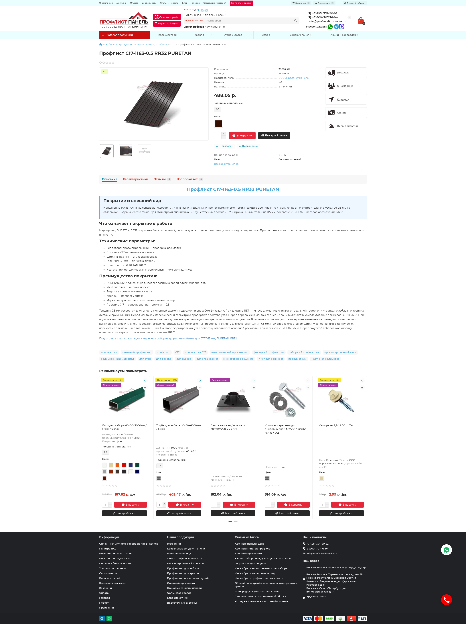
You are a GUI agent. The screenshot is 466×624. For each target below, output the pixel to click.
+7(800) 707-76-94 (324, 17)
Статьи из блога (247, 537)
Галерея (195, 3)
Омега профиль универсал (184, 558)
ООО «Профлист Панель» (294, 77)
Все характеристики (226, 163)
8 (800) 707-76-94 (317, 548)
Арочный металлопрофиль (252, 548)
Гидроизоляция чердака (250, 563)
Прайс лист (106, 607)
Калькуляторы (167, 34)
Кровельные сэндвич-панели (186, 548)
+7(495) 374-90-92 (324, 13)
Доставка (121, 3)
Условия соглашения (113, 568)
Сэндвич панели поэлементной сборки (260, 596)
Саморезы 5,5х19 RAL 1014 (336, 425)
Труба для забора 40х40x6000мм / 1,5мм (178, 427)
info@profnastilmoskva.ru (327, 21)
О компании (106, 3)
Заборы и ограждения (119, 44)
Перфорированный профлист (186, 563)
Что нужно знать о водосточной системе (261, 601)
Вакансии (105, 587)
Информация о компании (116, 553)
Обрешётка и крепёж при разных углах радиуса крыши (266, 585)
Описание (109, 179)
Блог (184, 3)
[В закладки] (145, 380)
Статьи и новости (169, 3)
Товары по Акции (167, 23)
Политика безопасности (115, 563)
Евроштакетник (177, 597)
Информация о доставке (115, 558)
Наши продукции (180, 537)
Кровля (199, 34)
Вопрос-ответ (189, 179)
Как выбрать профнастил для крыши (259, 578)
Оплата (134, 3)
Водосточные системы (182, 602)
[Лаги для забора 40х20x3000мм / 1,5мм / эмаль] (124, 400)
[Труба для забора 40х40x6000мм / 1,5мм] (178, 400)
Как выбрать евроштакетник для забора (261, 568)
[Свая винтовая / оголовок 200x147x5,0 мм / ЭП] (233, 400)
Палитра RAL (107, 548)
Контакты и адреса (241, 3)
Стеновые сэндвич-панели (184, 587)
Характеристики (135, 179)
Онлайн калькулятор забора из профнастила (128, 543)
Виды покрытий (109, 578)
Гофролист (174, 543)
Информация (109, 537)
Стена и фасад (233, 34)
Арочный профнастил (249, 553)
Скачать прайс (169, 17)
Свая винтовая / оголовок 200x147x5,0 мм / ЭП (228, 427)
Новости (104, 602)
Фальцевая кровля (179, 592)
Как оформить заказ (112, 583)
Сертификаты (149, 3)
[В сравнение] (145, 387)
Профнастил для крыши (183, 573)
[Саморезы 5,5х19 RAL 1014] (341, 400)
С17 (173, 44)
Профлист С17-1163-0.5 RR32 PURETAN (233, 189)
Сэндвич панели (300, 34)
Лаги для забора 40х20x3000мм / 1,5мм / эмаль (124, 427)
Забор (266, 34)
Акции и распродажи (344, 34)
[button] (230, 521)
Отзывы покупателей (214, 3)
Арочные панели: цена (249, 543)
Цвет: (217, 116)
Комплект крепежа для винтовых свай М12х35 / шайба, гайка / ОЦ (286, 429)
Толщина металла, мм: (228, 102)
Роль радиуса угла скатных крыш (257, 591)
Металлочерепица (179, 553)
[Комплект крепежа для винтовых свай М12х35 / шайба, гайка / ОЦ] (287, 400)
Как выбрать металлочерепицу (255, 573)
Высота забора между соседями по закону (263, 558)
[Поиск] (295, 21)
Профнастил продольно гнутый (188, 578)
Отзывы (162, 179)
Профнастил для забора (152, 44)
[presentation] (99, 447)
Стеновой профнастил (181, 583)
